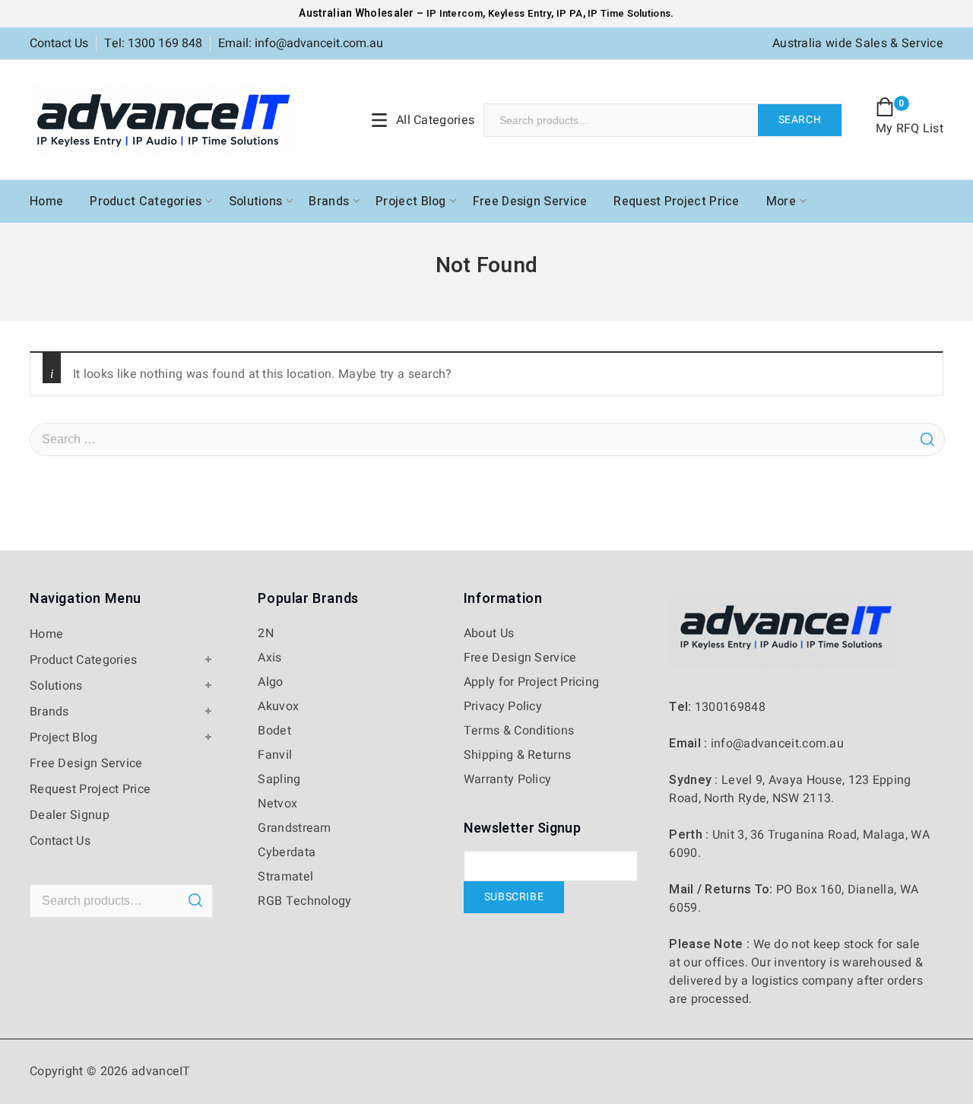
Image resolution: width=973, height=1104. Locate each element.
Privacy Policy (503, 706)
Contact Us (59, 43)
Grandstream (294, 828)
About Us (489, 633)
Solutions (256, 201)
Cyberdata (286, 852)
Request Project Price (676, 201)
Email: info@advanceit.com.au (300, 43)
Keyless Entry (518, 13)
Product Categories (145, 201)
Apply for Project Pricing (532, 682)
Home (46, 201)
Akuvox (278, 706)
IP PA (569, 13)
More (781, 201)
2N (266, 633)
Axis (269, 658)
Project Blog (411, 201)
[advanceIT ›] (163, 119)
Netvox (277, 804)
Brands (329, 201)
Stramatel (285, 877)
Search (800, 120)
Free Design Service (530, 201)
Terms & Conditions (519, 731)
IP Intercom (454, 13)
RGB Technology (304, 901)
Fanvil (275, 755)
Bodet (274, 731)
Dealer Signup (69, 815)
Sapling (279, 779)
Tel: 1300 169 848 (153, 43)
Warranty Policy (508, 779)
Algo (270, 682)
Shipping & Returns (517, 755)
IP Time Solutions (629, 13)
